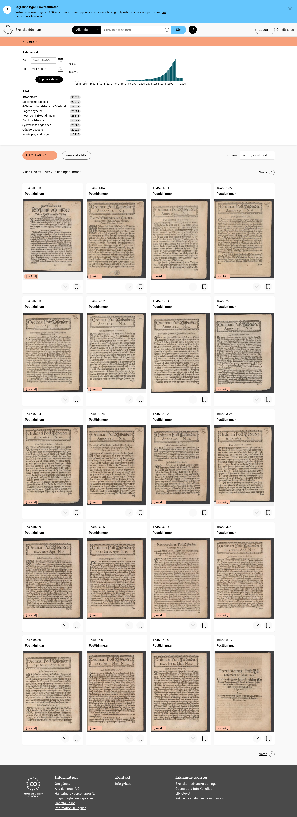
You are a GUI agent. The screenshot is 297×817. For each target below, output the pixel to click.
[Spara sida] (77, 287)
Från (25, 60)
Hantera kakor (65, 803)
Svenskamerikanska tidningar (196, 784)
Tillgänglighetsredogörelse (74, 798)
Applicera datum (49, 79)
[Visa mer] (65, 287)
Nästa (263, 172)
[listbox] (51, 116)
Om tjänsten (285, 30)
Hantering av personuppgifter (75, 793)
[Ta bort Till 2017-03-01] (52, 155)
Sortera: (232, 155)
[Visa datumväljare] (60, 60)
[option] (51, 97)
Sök (178, 30)
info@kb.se (123, 784)
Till (24, 69)
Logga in (265, 30)
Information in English (70, 808)
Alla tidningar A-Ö (67, 789)
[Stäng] (290, 9)
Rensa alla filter (76, 155)
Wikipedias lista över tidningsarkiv (199, 798)
